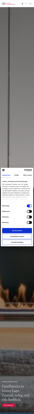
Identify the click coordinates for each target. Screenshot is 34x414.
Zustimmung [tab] (6, 175)
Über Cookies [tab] (27, 175)
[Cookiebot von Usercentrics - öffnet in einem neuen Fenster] (24, 170)
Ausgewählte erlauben (17, 236)
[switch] (29, 211)
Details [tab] (17, 175)
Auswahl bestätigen (17, 242)
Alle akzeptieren (17, 230)
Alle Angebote (8, 405)
